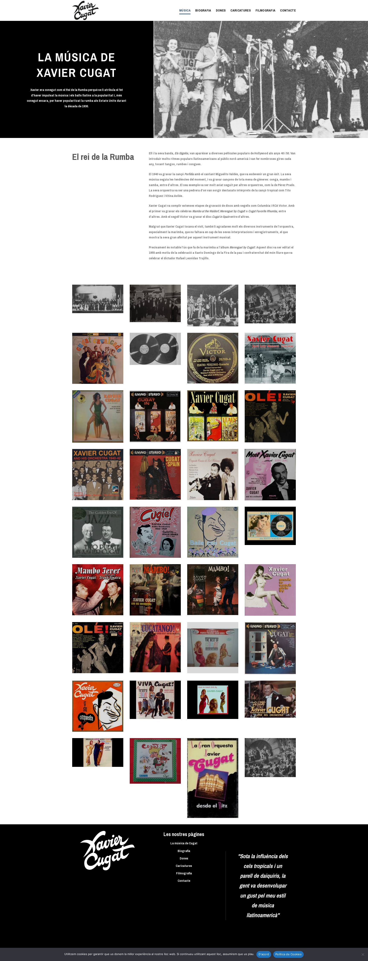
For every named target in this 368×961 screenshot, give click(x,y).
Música (185, 10)
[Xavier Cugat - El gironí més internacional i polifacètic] (93, 10)
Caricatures (240, 10)
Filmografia (266, 10)
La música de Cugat (183, 843)
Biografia (203, 10)
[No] (363, 955)
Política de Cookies (288, 954)
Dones (221, 10)
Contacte (288, 10)
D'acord (264, 954)
